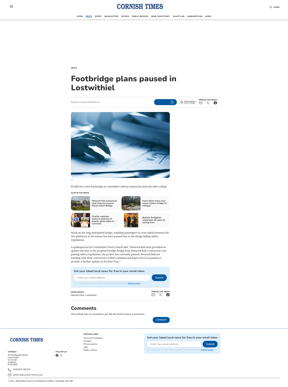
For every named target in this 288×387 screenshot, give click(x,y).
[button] (11, 6)
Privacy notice (134, 283)
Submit (159, 277)
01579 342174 (23, 369)
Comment (161, 319)
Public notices (90, 350)
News (74, 68)
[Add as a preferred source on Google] (187, 102)
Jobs (85, 347)
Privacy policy (90, 344)
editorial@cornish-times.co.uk (27, 374)
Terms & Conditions (93, 338)
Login (276, 7)
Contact (87, 341)
